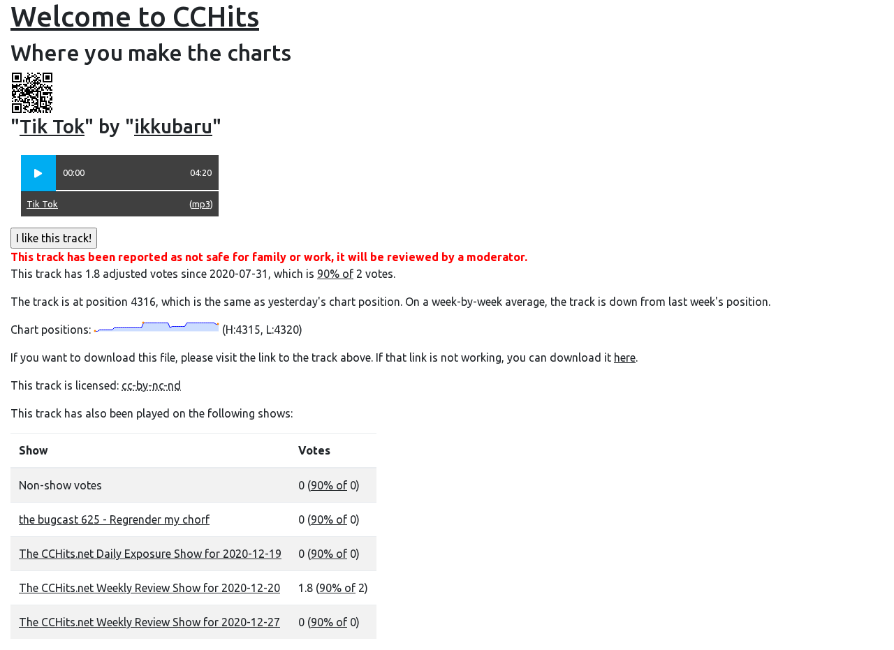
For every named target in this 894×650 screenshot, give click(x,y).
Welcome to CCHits (134, 16)
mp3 (201, 204)
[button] (38, 173)
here (625, 357)
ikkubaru (173, 126)
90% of (335, 273)
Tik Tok (52, 126)
